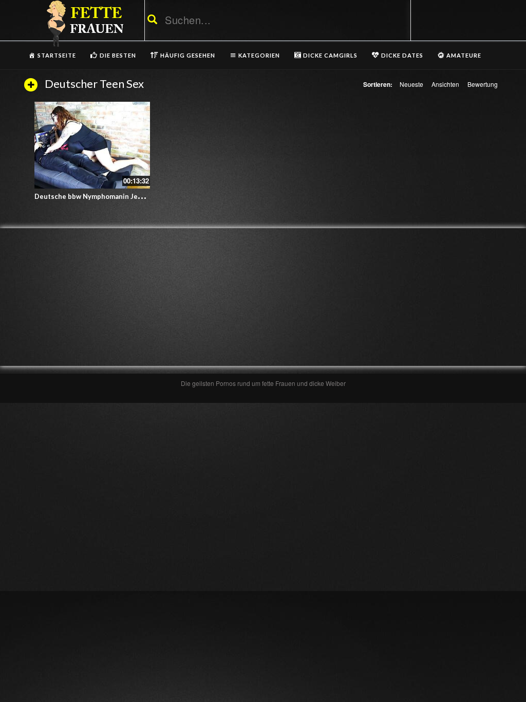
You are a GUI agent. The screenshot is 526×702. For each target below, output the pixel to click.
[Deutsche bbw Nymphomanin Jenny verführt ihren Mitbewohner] (92, 145)
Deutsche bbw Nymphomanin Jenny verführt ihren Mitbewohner (138, 196)
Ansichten (445, 84)
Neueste (411, 84)
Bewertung (482, 84)
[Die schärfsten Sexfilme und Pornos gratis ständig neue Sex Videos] (83, 23)
